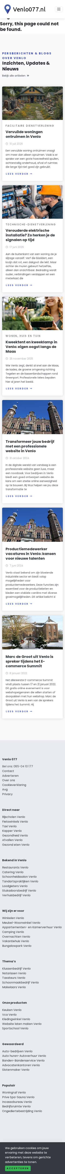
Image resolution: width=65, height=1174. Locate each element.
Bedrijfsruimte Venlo (16, 1106)
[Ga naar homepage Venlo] (24, 9)
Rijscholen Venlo (13, 817)
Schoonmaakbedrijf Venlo (20, 982)
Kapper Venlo (12, 831)
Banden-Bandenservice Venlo (23, 1060)
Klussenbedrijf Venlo (16, 969)
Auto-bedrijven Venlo (17, 1051)
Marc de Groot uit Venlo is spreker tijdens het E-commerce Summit (29, 661)
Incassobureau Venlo (17, 1102)
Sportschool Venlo (15, 1028)
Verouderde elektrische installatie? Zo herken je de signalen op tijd (30, 235)
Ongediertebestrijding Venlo (22, 1111)
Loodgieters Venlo (15, 886)
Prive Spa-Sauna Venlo (18, 1097)
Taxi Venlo (9, 826)
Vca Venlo (9, 1015)
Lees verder (17, 173)
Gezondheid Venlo (15, 835)
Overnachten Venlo (16, 937)
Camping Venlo (13, 932)
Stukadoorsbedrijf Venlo (19, 890)
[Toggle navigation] (59, 9)
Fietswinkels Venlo (15, 822)
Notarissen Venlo (14, 973)
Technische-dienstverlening (31, 224)
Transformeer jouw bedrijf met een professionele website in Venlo (30, 446)
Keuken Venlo (11, 1010)
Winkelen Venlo (13, 918)
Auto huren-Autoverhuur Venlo (24, 1056)
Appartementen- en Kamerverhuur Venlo (32, 927)
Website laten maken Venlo (22, 1024)
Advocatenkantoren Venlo (21, 1065)
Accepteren (18, 1168)
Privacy (7, 794)
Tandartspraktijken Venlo (20, 881)
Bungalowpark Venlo (16, 946)
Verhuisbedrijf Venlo (16, 895)
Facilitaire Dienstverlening (30, 125)
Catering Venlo (12, 872)
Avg (5, 789)
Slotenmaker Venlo (15, 1070)
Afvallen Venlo (12, 840)
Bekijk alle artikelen (13, 75)
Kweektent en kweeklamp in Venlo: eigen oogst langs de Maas (31, 347)
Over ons (8, 780)
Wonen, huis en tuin (23, 336)
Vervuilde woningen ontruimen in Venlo (24, 134)
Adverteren (10, 776)
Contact (8, 771)
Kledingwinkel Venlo (16, 1019)
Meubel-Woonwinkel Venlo (21, 923)
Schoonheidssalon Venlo (19, 877)
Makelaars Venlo (14, 987)
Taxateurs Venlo (13, 978)
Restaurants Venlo (15, 867)
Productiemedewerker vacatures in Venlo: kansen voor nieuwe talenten (31, 553)
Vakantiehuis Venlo (15, 941)
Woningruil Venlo (14, 1092)
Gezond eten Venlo (15, 845)
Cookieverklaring (14, 785)
